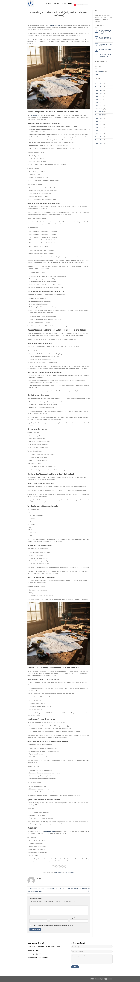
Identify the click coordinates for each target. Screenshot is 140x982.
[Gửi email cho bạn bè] (59, 866)
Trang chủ (49, 3)
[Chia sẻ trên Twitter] (56, 866)
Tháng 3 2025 (98, 137)
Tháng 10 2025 (99, 115)
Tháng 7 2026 (98, 87)
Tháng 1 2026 (98, 105)
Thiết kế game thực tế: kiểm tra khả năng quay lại (105, 38)
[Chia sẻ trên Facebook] (53, 866)
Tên (30, 918)
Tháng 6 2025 (98, 127)
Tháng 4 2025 (98, 134)
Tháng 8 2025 (98, 121)
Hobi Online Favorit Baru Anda (105, 44)
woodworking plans (35, 115)
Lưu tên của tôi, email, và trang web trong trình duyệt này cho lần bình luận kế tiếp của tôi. (52, 925)
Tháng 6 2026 (98, 90)
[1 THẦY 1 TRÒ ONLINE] (35, 3)
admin (65, 20)
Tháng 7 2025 (98, 124)
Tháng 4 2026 (98, 96)
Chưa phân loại (58, 10)
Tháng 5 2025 (98, 130)
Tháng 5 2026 (98, 93)
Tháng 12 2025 (99, 109)
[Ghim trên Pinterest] (61, 866)
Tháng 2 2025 (98, 140)
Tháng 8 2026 (98, 84)
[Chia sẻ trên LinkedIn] (64, 866)
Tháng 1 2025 (98, 143)
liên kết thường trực (70, 872)
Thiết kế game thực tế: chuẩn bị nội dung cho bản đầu (105, 32)
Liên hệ (70, 3)
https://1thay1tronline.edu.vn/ (40, 957)
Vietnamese (79, 4)
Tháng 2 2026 (98, 102)
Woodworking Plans (55, 25)
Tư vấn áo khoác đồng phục (105, 50)
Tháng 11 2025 (99, 112)
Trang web (72, 918)
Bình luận (32, 904)
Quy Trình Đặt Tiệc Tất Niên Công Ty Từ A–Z (105, 55)
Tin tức (63, 3)
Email (51, 918)
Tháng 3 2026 (98, 99)
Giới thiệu (56, 3)
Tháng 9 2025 (98, 118)
